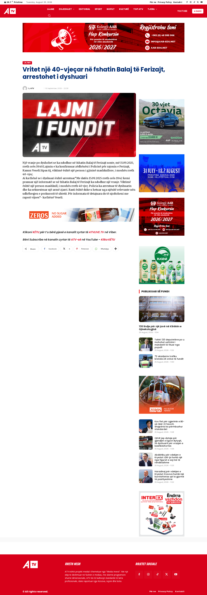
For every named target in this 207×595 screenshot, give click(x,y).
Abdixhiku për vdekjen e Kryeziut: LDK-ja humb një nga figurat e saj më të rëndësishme (168, 458)
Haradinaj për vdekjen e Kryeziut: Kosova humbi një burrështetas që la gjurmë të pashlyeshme (169, 475)
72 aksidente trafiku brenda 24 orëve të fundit (169, 357)
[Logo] (10, 11)
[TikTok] (194, 2)
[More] (115, 249)
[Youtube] (201, 2)
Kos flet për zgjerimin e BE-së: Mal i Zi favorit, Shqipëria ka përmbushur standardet (169, 425)
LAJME (27, 62)
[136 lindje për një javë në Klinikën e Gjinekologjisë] (161, 309)
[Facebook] (187, 2)
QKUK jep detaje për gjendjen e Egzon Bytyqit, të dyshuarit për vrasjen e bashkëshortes (169, 442)
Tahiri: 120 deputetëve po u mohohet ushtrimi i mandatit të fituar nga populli (169, 343)
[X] (198, 2)
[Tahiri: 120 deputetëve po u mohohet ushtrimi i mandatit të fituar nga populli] (146, 344)
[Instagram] (190, 2)
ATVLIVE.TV (96, 232)
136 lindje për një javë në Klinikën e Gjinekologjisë (160, 328)
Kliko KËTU (108, 239)
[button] (49, 15)
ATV (32, 88)
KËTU (35, 232)
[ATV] (25, 88)
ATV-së (76, 239)
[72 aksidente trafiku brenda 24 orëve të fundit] (146, 361)
